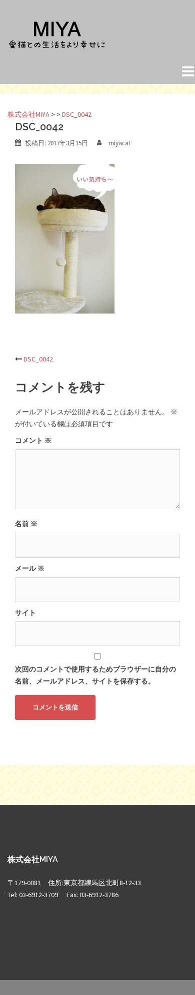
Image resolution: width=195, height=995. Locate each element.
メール (29, 568)
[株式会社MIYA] (58, 33)
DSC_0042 (38, 358)
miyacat (119, 143)
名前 (26, 523)
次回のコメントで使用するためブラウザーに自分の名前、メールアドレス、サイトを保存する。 (95, 674)
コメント (33, 440)
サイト (25, 612)
